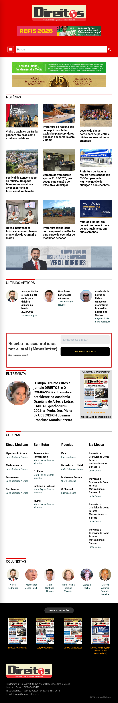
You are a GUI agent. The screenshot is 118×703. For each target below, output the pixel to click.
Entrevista (16, 373)
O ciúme (38, 471)
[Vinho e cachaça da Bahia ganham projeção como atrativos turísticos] (22, 115)
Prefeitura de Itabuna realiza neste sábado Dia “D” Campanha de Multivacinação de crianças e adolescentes (95, 178)
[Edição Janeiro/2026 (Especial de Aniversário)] (100, 631)
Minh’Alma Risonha (72, 477)
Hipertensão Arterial (17, 453)
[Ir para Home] (59, 13)
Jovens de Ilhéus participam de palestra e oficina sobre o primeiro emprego (95, 136)
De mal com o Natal (72, 465)
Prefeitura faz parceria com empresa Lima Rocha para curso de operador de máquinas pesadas (59, 233)
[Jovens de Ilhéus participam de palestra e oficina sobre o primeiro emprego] (96, 115)
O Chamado (67, 489)
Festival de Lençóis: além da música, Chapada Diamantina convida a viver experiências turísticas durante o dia (21, 184)
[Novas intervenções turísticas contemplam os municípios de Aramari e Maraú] (22, 212)
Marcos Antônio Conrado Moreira (105, 589)
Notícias (13, 97)
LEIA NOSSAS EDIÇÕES (59, 610)
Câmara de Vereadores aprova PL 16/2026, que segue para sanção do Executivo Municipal (57, 180)
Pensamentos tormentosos (41, 455)
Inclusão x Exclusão (44, 486)
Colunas (13, 435)
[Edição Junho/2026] (96, 391)
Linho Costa (95, 470)
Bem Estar (41, 444)
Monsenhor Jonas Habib (31, 586)
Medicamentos (14, 465)
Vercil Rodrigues (29, 315)
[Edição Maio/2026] (45, 631)
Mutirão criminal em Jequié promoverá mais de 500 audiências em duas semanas (94, 227)
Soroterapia (12, 489)
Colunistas (16, 561)
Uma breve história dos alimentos (64, 295)
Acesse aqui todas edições (96, 417)
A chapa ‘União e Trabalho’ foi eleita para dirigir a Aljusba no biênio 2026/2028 (29, 301)
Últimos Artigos (20, 282)
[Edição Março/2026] (72, 631)
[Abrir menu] (10, 49)
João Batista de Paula (72, 469)
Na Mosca (96, 444)
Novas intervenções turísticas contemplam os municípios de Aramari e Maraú (21, 233)
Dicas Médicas (17, 444)
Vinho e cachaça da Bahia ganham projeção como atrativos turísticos (22, 135)
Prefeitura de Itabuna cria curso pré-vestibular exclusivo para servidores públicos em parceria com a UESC (59, 133)
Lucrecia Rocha (68, 457)
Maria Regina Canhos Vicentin (44, 462)
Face (63, 453)
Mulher (37, 500)
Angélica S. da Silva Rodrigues (102, 320)
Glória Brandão (68, 480)
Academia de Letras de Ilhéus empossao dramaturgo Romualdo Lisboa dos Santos (102, 303)
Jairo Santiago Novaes (65, 303)
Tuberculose (12, 477)
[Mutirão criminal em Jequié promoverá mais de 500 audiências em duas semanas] (96, 209)
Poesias (67, 444)
